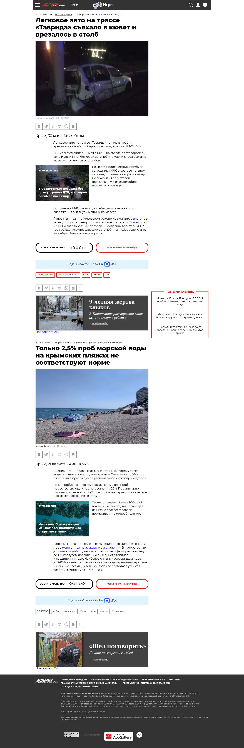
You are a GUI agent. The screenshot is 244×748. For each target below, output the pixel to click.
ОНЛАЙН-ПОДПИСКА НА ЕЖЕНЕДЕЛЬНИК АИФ (114, 679)
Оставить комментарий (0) (122, 247)
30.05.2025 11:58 (44, 14)
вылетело (138, 218)
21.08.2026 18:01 (44, 342)
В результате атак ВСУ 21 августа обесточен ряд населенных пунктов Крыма (179, 330)
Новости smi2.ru (47, 332)
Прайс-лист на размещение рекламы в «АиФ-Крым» (90, 683)
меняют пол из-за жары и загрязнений (91, 547)
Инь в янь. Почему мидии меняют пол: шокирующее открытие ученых (180, 316)
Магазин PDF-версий (153, 679)
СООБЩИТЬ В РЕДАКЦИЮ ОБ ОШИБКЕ (80, 687)
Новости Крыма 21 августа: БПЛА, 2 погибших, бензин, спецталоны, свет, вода (180, 301)
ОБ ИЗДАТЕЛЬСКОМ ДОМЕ (74, 679)
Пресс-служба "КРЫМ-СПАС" (52, 118)
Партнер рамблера (91, 735)
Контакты (174, 679)
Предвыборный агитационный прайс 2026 (146, 683)
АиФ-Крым (60, 446)
